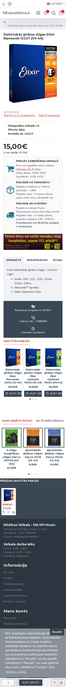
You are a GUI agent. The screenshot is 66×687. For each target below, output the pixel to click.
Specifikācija (37, 260)
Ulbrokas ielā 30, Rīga (28, 169)
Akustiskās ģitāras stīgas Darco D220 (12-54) (54, 455)
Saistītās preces (17, 341)
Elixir (22, 129)
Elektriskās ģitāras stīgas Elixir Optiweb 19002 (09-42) (53, 376)
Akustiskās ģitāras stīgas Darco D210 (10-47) (33, 455)
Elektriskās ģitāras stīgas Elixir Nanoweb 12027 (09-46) (9, 504)
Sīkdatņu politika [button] (16, 671)
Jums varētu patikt (17, 420)
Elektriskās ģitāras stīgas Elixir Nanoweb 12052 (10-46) (13, 376)
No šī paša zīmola (50, 420)
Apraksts (13, 260)
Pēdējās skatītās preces (19, 480)
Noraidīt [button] (57, 631)
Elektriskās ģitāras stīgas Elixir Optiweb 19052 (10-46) (33, 376)
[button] (30, 399)
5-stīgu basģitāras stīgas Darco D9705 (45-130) (11, 457)
